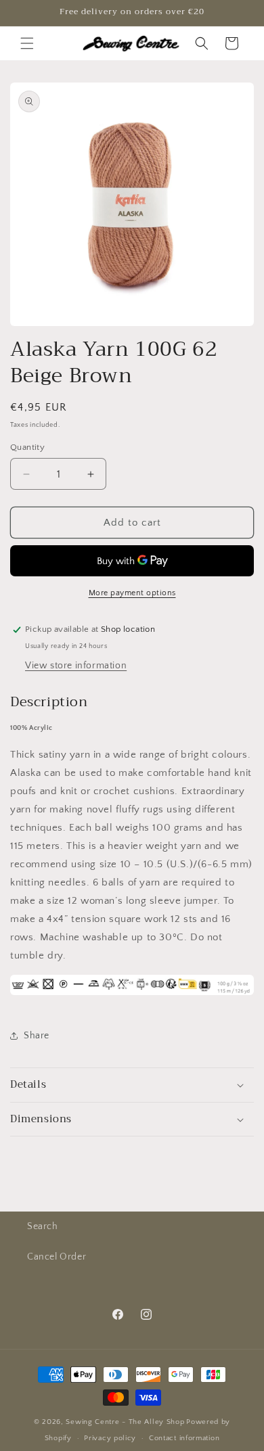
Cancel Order (56, 1256)
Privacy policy (110, 1438)
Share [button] (36, 1035)
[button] (27, 43)
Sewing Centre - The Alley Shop (125, 1422)
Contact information (184, 1438)
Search (42, 1226)
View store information (76, 665)
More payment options (132, 593)
